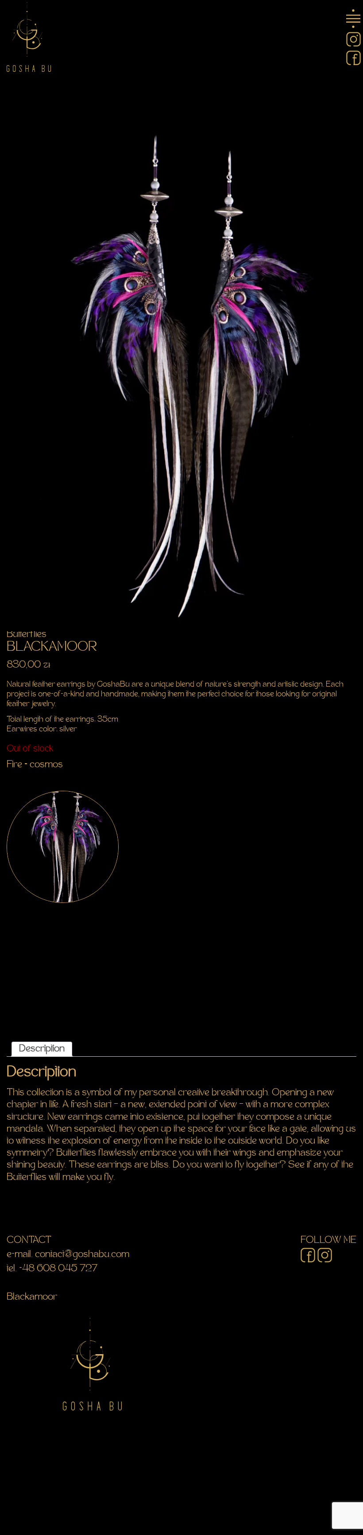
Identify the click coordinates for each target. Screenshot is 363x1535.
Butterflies (26, 634)
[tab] (42, 1049)
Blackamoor (32, 1297)
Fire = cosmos (35, 765)
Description (42, 1049)
